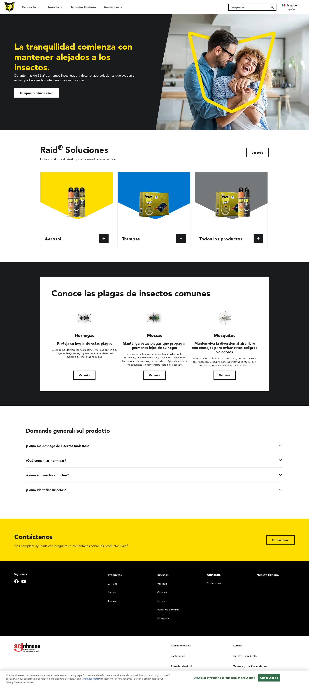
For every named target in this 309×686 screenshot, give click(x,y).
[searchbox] (250, 7)
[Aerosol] (104, 238)
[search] (272, 7)
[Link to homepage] (9, 7)
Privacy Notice (92, 678)
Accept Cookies (269, 677)
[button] (292, 7)
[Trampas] (181, 238)
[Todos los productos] (258, 238)
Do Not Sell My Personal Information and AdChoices (224, 677)
